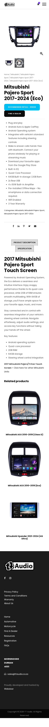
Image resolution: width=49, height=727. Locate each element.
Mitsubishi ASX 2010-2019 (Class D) (24, 434)
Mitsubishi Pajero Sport (34, 210)
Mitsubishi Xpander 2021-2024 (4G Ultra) (24, 537)
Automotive (10, 621)
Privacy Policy (11, 591)
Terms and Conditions (15, 595)
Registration (10, 640)
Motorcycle (10, 626)
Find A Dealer (10, 631)
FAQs (6, 645)
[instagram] (10, 578)
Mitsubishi (15, 74)
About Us (8, 603)
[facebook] (4, 578)
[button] (42, 38)
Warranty (9, 599)
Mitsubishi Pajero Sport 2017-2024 (18, 213)
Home (6, 74)
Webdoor (9, 688)
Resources (9, 636)
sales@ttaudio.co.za (17, 674)
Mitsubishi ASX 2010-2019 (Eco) (24, 485)
